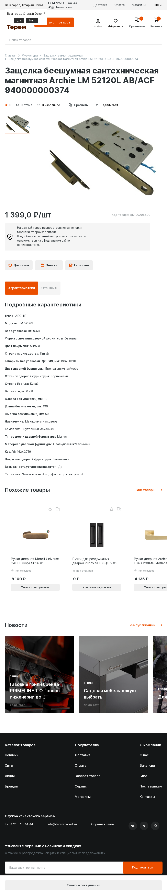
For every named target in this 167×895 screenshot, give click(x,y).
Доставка (100, 5)
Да (19, 20)
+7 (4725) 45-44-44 (62, 3)
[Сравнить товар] (58, 509)
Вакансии (147, 765)
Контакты (147, 797)
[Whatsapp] (155, 826)
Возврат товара (87, 776)
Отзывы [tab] (49, 288)
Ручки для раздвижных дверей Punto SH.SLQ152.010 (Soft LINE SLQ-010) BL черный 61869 (95, 561)
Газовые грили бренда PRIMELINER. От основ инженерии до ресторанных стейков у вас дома (36, 697)
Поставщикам (151, 786)
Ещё (156, 5)
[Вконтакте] (133, 826)
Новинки (11, 755)
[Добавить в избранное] (50, 509)
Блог (143, 776)
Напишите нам (63, 7)
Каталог (56, 22)
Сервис (81, 786)
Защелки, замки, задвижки (63, 55)
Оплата (119, 5)
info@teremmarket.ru (62, 824)
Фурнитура (30, 55)
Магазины (139, 5)
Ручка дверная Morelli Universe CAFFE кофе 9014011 (35, 561)
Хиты (9, 765)
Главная (10, 55)
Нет (32, 20)
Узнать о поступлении (83, 885)
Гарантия (81, 265)
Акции (10, 776)
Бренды (11, 786)
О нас (144, 755)
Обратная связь (102, 824)
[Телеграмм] (144, 826)
